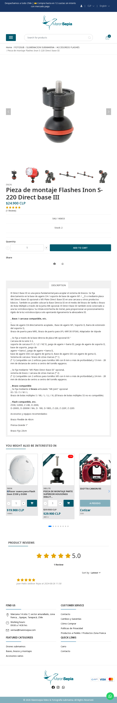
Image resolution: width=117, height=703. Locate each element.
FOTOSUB (19, 47)
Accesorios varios (14, 655)
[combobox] (58, 37)
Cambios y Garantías (71, 618)
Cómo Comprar (68, 623)
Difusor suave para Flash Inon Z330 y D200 (21, 493)
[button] (91, 6)
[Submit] (89, 37)
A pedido (95, 503)
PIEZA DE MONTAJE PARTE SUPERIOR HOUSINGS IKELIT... (58, 494)
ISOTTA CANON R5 (90, 488)
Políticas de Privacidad (72, 628)
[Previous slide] (8, 111)
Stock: (58, 227)
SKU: (54, 218)
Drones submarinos (15, 646)
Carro (63, 646)
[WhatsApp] (63, 687)
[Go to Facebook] (53, 687)
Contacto (65, 614)
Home (9, 47)
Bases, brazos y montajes (19, 651)
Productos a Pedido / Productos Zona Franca (83, 633)
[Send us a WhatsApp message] (110, 696)
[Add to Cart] (32, 503)
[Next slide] (108, 111)
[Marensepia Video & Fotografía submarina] (57, 22)
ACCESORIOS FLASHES (68, 47)
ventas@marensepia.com (23, 630)
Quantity (11, 241)
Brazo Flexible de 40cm (22, 419)
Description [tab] (58, 285)
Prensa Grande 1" (19, 425)
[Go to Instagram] (58, 687)
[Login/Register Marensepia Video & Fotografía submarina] (81, 6)
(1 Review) (11, 210)
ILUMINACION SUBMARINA (40, 47)
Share (9, 257)
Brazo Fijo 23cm (19, 430)
